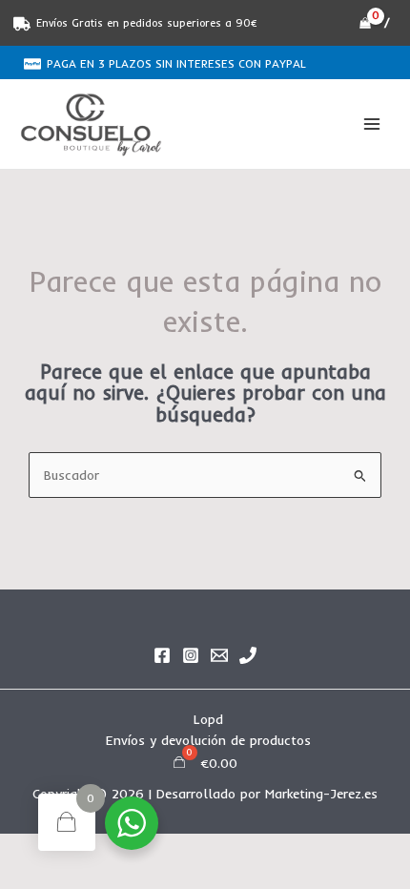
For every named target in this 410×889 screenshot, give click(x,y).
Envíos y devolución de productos (208, 740)
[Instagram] (190, 655)
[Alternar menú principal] (372, 124)
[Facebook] (162, 655)
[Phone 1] (247, 655)
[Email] (219, 655)
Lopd (208, 719)
